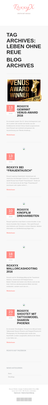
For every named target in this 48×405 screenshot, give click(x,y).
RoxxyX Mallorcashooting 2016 (22, 268)
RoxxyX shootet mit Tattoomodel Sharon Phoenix (27, 317)
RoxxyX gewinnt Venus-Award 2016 (27, 111)
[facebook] (22, 399)
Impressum (17, 393)
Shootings (11, 377)
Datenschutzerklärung (27, 393)
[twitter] (18, 399)
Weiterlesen (11, 135)
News (10, 373)
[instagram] (30, 399)
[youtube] (26, 399)
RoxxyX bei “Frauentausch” (19, 169)
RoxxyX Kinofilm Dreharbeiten (28, 212)
